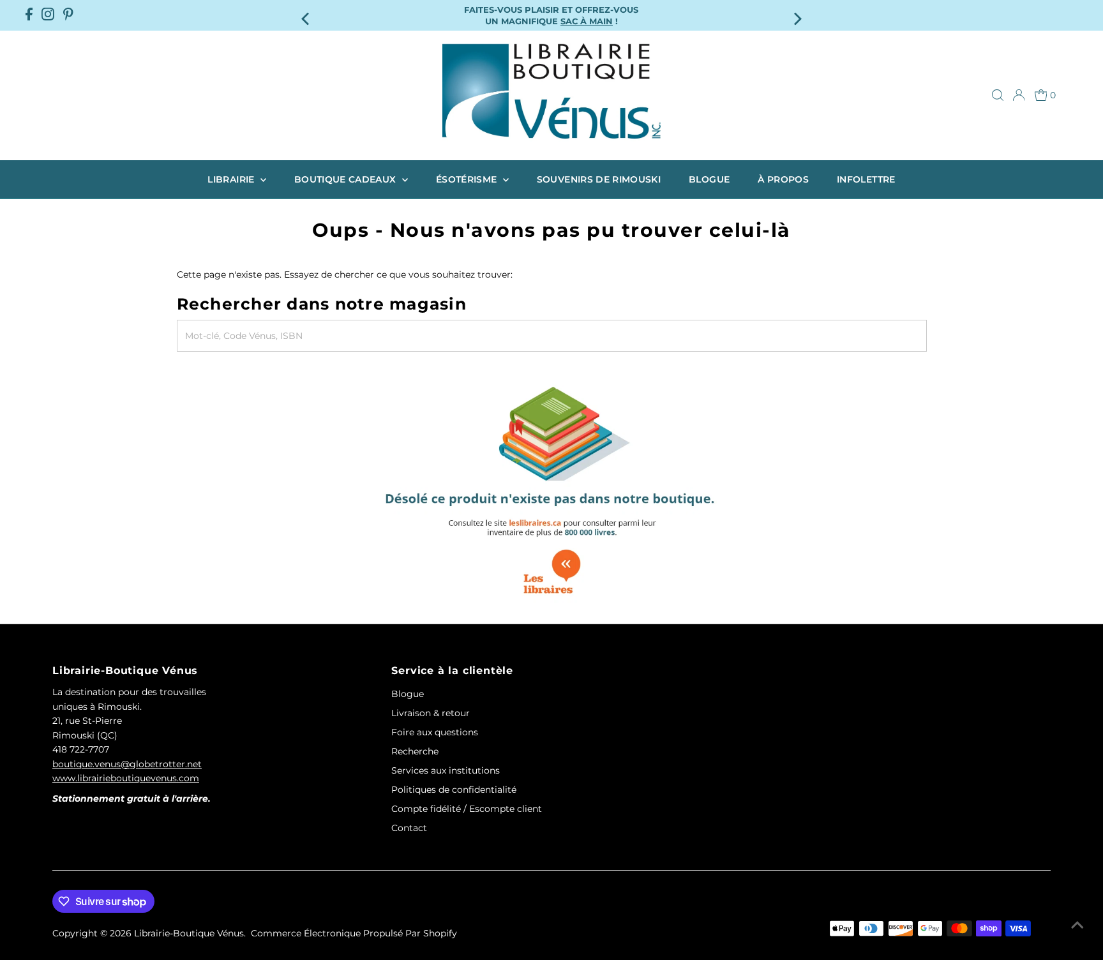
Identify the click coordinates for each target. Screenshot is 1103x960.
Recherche (415, 751)
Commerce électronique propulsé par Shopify (354, 933)
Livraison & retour (430, 713)
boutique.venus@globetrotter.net (127, 764)
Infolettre (866, 179)
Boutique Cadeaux (346, 179)
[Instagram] (47, 15)
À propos (783, 179)
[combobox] (552, 336)
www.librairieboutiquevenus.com (125, 778)
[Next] (797, 15)
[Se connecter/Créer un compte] (1018, 95)
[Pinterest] (68, 15)
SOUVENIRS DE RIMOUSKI (599, 179)
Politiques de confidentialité (453, 789)
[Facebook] (29, 15)
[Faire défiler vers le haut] (1077, 925)
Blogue (709, 179)
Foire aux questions (434, 732)
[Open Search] (997, 95)
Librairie (232, 179)
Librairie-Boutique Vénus (189, 933)
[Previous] (306, 15)
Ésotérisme (468, 179)
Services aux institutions (445, 770)
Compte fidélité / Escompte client (466, 808)
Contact (409, 828)
